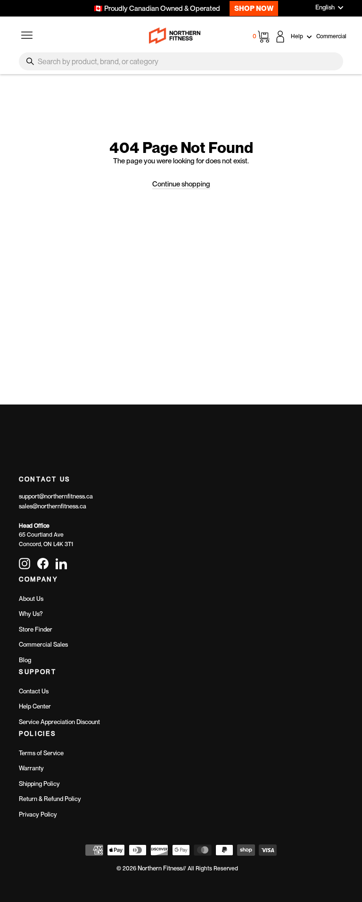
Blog (25, 660)
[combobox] (181, 61)
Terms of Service (41, 753)
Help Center (35, 706)
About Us (31, 598)
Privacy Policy (38, 814)
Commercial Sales (43, 644)
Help (297, 36)
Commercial (331, 36)
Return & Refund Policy (50, 798)
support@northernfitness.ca (56, 496)
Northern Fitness (160, 868)
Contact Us (34, 691)
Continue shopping (181, 184)
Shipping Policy (39, 783)
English (325, 7)
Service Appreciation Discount (59, 721)
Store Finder (35, 629)
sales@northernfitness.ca (52, 506)
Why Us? (31, 613)
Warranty (31, 768)
